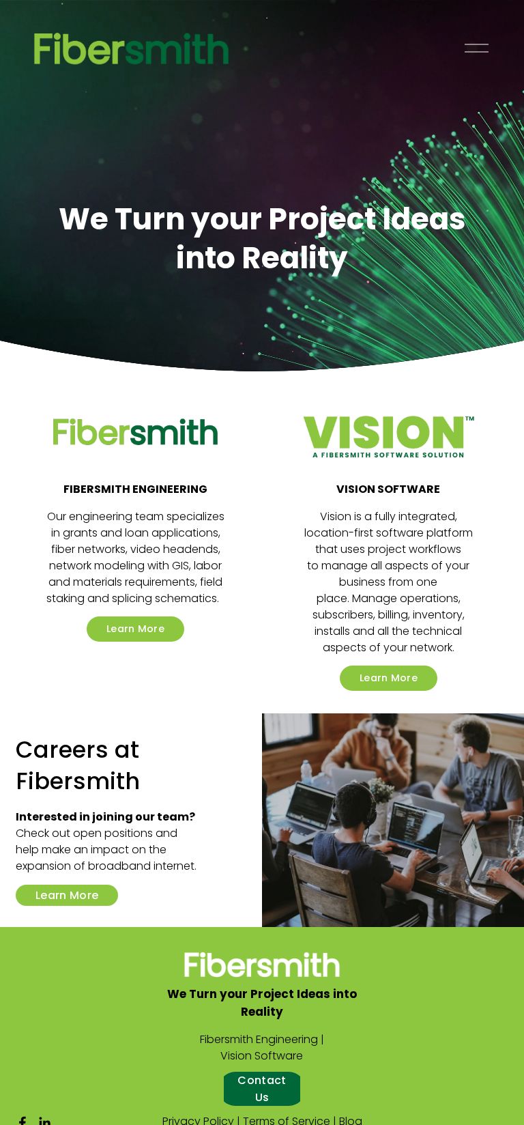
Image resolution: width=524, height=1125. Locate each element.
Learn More (135, 629)
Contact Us (261, 1088)
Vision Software (261, 1056)
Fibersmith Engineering (259, 1039)
